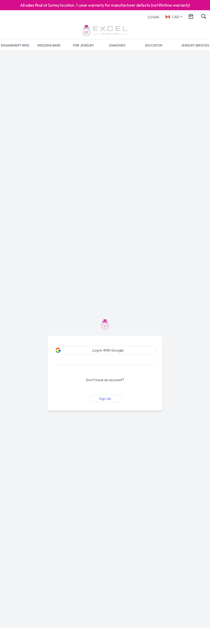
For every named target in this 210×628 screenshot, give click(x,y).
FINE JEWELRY (83, 45)
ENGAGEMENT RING (15, 45)
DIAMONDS (117, 45)
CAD (175, 17)
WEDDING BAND (49, 45)
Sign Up (105, 398)
